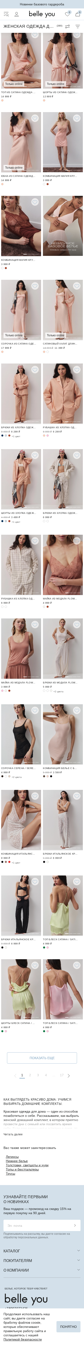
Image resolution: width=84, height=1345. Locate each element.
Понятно (68, 1327)
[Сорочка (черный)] (21, 734)
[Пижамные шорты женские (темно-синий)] (2, 521)
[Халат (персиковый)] (63, 310)
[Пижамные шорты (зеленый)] (21, 989)
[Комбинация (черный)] (51, 776)
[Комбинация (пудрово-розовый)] (63, 734)
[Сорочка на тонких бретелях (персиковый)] (21, 310)
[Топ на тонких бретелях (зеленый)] (63, 905)
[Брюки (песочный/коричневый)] (63, 479)
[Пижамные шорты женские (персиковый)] (21, 479)
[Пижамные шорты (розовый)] (6, 1031)
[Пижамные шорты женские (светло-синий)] (6, 521)
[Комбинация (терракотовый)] (47, 184)
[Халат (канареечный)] (47, 352)
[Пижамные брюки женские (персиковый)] (21, 394)
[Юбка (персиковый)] (21, 142)
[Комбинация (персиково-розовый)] (63, 142)
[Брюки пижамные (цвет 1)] (47, 691)
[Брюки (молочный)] (63, 820)
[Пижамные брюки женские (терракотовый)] (9, 435)
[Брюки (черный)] (44, 862)
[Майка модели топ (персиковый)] (21, 58)
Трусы (10, 1173)
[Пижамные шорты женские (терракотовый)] (9, 521)
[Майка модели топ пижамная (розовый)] (2, 691)
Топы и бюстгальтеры (22, 1169)
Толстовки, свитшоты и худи (27, 1165)
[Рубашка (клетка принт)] (2, 607)
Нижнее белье (17, 1161)
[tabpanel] (21, 58)
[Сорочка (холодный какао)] (6, 776)
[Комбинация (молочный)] (21, 820)
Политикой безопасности (23, 1339)
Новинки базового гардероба (42, 4)
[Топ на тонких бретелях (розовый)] (47, 947)
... (54, 1075)
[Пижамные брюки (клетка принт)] (44, 521)
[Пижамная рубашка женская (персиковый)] (63, 394)
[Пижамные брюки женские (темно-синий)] (2, 435)
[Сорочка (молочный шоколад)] (9, 776)
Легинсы (12, 1157)
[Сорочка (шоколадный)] (2, 776)
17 (62, 1075)
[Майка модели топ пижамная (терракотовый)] (63, 565)
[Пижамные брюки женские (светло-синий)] (6, 435)
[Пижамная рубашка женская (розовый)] (47, 435)
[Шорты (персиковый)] (63, 58)
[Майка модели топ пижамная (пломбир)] (44, 607)
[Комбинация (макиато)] (6, 862)
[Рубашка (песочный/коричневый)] (21, 565)
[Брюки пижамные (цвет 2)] (44, 691)
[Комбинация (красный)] (9, 862)
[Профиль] (16, 14)
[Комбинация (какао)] (44, 776)
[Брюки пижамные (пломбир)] (63, 648)
